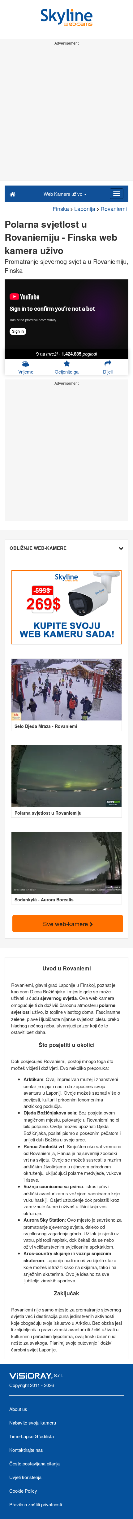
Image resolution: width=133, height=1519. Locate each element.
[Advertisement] (66, 114)
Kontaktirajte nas (26, 1450)
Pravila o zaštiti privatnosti (35, 1504)
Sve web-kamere (66, 923)
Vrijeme (25, 371)
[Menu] (116, 193)
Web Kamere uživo (64, 193)
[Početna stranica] (12, 193)
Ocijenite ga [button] (67, 371)
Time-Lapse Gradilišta (31, 1436)
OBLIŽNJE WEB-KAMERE (38, 548)
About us (18, 1409)
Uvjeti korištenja (25, 1477)
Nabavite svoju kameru (32, 1422)
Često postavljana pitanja (34, 1463)
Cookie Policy (23, 1490)
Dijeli (108, 371)
